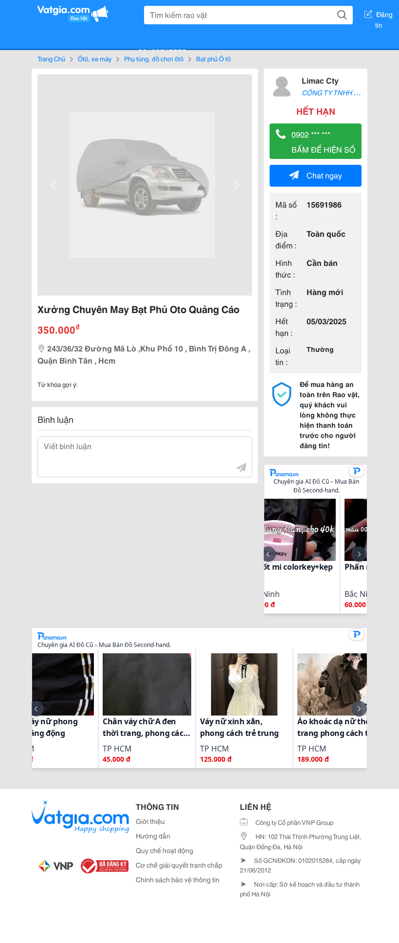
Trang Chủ (51, 58)
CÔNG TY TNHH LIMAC (338, 92)
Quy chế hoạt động (164, 850)
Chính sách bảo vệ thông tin (177, 879)
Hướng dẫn (153, 835)
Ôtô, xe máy (94, 58)
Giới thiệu (150, 821)
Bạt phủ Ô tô (213, 58)
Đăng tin (384, 16)
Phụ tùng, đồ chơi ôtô (153, 58)
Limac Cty (320, 80)
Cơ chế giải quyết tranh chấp (179, 865)
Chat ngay (324, 174)
